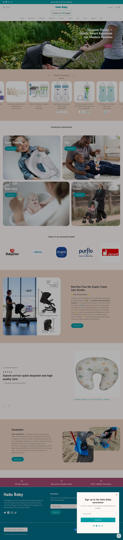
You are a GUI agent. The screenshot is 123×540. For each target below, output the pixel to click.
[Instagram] (99, 526)
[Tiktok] (102, 526)
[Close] (117, 495)
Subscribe (98, 520)
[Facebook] (96, 526)
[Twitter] (94, 526)
